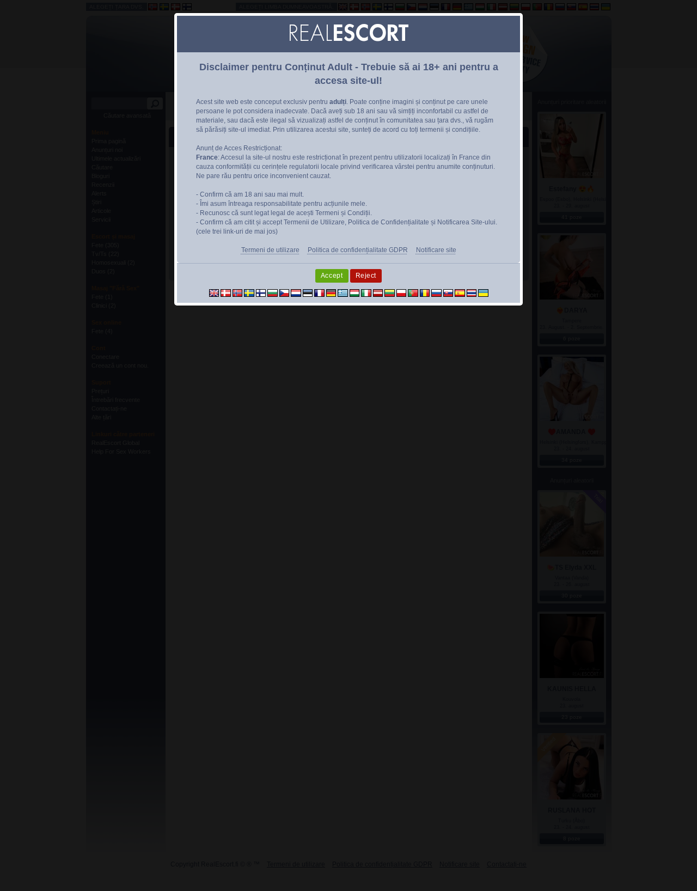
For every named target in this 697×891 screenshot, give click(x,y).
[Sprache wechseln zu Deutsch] (331, 292)
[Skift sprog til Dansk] (226, 292)
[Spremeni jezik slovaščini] (448, 292)
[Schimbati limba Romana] (425, 292)
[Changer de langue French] (319, 292)
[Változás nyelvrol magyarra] (355, 292)
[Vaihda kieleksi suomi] (261, 292)
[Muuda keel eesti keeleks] (308, 292)
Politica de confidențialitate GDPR (358, 250)
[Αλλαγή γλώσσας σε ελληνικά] (343, 292)
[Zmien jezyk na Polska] (401, 292)
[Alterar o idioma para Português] (413, 292)
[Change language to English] (214, 292)
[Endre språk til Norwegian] (238, 292)
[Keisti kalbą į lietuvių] (389, 292)
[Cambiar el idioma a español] (460, 292)
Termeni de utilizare (270, 250)
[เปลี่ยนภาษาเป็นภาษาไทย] (472, 292)
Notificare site (436, 250)
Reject (366, 275)
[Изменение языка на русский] (436, 292)
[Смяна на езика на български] (272, 292)
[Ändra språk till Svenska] (249, 292)
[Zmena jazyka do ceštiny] (284, 292)
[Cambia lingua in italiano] (366, 292)
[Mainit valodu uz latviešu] (378, 292)
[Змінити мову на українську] (483, 292)
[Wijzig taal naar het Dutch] (296, 292)
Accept (332, 275)
